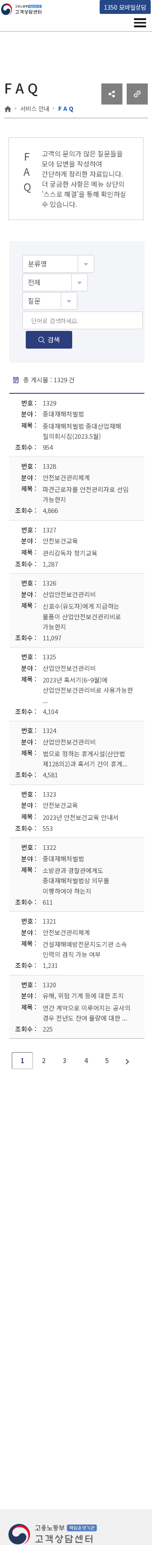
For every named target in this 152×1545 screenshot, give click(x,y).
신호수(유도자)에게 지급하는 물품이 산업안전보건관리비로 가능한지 (82, 616)
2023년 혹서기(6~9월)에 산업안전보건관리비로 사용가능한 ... (88, 689)
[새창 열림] (111, 102)
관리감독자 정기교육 (70, 552)
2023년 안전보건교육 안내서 (81, 816)
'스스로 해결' (60, 194)
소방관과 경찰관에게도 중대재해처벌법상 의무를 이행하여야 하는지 (76, 880)
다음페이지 (127, 1060)
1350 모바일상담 (125, 7)
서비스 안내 (34, 108)
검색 (53, 339)
